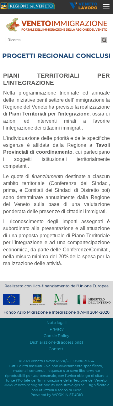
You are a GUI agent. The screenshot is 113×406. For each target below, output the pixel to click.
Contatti (56, 349)
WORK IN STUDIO (67, 395)
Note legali (56, 323)
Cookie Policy (56, 336)
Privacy (57, 329)
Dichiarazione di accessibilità (56, 342)
